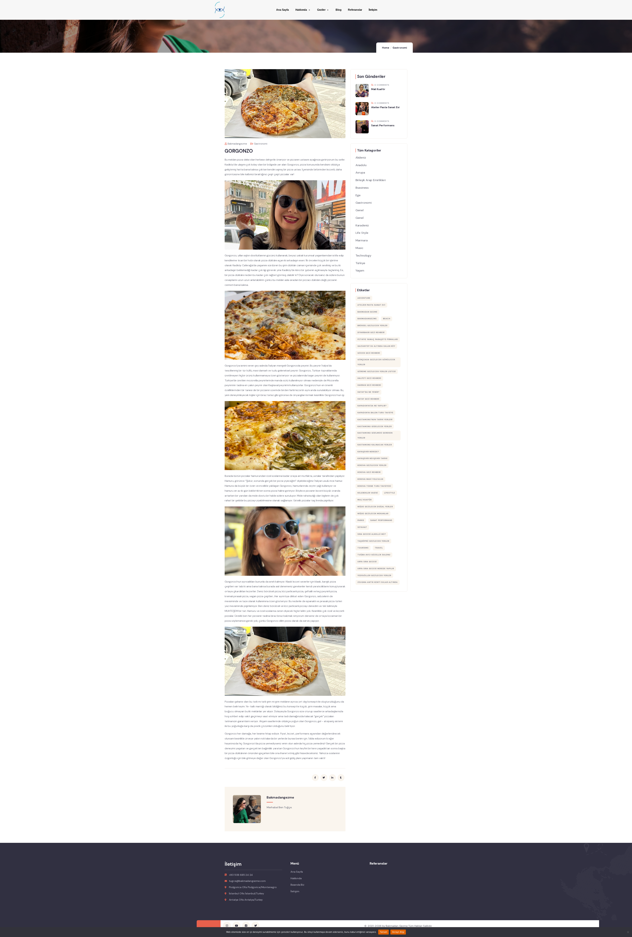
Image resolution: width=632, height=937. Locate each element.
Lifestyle (389, 493)
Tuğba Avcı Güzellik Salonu (373, 555)
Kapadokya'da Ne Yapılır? (372, 406)
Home (385, 47)
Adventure (363, 298)
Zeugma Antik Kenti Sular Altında (377, 582)
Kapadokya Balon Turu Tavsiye (375, 412)
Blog (338, 9)
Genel (360, 210)
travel (379, 548)
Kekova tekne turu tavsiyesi (374, 486)
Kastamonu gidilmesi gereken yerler (375, 435)
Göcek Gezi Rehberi (368, 353)
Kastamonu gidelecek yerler (374, 426)
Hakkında (301, 9)
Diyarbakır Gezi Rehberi (371, 332)
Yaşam (360, 270)
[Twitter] (255, 926)
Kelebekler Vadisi (367, 493)
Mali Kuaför (378, 89)
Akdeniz (361, 158)
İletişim (373, 9)
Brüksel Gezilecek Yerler (372, 325)
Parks (360, 520)
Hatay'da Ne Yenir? (368, 392)
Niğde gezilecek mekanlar (372, 513)
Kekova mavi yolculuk (370, 479)
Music (359, 248)
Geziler (321, 9)
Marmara (362, 240)
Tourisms (363, 548)
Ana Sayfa (282, 9)
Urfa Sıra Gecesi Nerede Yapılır (375, 568)
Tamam (383, 932)
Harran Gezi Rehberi (369, 385)
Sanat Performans (383, 125)
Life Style (362, 233)
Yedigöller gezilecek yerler (374, 575)
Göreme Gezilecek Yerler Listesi (376, 371)
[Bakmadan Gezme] (220, 10)
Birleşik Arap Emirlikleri (371, 180)
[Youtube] (236, 926)
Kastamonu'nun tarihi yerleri (375, 419)
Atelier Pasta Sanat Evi (385, 107)
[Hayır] (628, 932)
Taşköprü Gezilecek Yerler (373, 541)
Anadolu (361, 165)
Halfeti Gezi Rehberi (369, 378)
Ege (358, 195)
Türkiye (360, 263)
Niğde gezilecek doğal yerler (375, 506)
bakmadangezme (237, 143)
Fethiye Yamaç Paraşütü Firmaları (377, 339)
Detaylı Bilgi (398, 932)
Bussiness (362, 188)
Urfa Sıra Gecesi (367, 561)
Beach (386, 318)
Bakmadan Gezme (367, 312)
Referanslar (355, 9)
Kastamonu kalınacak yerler (374, 445)
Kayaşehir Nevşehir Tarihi (372, 458)
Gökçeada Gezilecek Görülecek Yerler (376, 362)
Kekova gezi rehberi (369, 472)
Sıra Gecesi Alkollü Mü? (371, 534)
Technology (363, 256)
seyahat (362, 527)
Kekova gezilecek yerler (371, 465)
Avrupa (360, 173)
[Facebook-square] (246, 926)
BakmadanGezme (367, 318)
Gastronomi (400, 47)
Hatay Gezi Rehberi (368, 399)
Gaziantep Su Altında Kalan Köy (376, 346)
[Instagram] (227, 926)
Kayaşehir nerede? (368, 451)
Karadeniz (362, 225)
